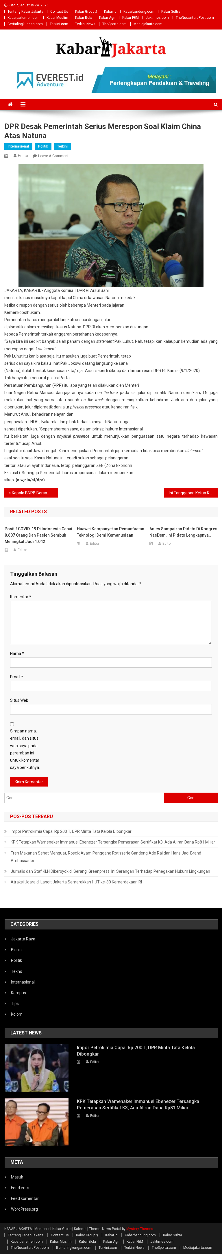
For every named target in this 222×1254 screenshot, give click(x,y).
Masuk (17, 1177)
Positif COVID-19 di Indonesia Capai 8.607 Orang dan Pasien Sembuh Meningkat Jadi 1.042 (38, 535)
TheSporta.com (114, 24)
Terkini (62, 146)
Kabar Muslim (57, 18)
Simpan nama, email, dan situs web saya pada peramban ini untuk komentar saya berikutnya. (25, 749)
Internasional (18, 146)
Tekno (16, 971)
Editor (23, 155)
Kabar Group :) (86, 12)
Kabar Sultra (170, 12)
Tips (15, 1003)
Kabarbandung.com (138, 12)
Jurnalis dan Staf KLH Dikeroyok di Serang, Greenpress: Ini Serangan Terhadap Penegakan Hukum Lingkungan (110, 871)
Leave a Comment (53, 156)
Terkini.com (59, 24)
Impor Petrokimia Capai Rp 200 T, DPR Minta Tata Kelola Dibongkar (71, 831)
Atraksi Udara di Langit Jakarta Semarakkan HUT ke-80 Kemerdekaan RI (76, 882)
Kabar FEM (130, 18)
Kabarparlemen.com (24, 18)
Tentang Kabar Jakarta (25, 12)
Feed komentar (25, 1198)
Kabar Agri (107, 18)
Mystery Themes (139, 1229)
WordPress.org (24, 1209)
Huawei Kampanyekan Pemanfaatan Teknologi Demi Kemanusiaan (110, 531)
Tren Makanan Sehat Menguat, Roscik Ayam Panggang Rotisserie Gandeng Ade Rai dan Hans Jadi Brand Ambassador (106, 857)
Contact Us (59, 12)
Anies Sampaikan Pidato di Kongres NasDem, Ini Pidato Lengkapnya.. (183, 531)
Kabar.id (110, 12)
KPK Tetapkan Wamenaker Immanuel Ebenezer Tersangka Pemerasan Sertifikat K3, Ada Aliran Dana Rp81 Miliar (113, 842)
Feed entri (20, 1187)
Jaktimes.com (157, 18)
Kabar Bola (83, 18)
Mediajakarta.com (148, 24)
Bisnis (16, 949)
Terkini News (85, 24)
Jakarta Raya (23, 939)
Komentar (20, 596)
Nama (17, 653)
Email (16, 677)
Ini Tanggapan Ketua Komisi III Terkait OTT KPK (193, 493)
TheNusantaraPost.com (195, 18)
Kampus (18, 992)
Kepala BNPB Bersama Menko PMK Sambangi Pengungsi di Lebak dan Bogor (35, 493)
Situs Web (19, 700)
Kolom (17, 1014)
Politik (43, 146)
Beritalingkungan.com (25, 24)
